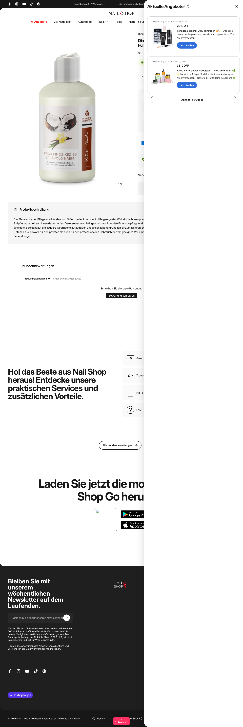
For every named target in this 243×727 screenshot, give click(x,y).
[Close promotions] (236, 6)
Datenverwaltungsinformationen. (43, 648)
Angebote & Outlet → (193, 99)
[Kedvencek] (120, 184)
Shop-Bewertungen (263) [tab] (67, 278)
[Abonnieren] (66, 618)
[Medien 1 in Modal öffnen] (67, 111)
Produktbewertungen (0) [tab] (37, 278)
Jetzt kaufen (187, 45)
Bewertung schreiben (122, 295)
